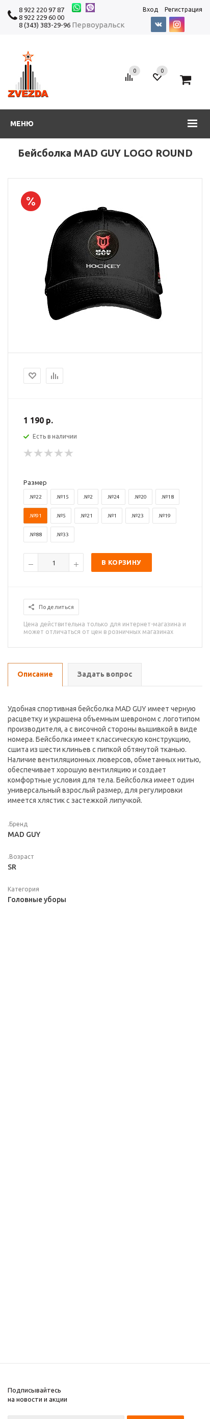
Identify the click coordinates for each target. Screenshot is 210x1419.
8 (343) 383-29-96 (44, 24)
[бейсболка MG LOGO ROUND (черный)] (105, 341)
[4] (59, 453)
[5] (69, 453)
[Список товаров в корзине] (189, 81)
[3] (49, 453)
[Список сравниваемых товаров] (130, 81)
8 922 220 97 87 (41, 9)
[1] (28, 453)
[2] (39, 453)
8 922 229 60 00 (41, 17)
